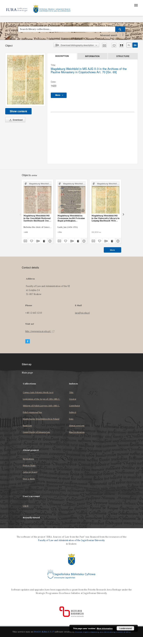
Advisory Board (30, 472)
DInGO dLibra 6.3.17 (44, 631)
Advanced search (108, 35)
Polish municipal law (32, 412)
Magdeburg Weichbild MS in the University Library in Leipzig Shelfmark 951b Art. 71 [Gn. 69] (105, 218)
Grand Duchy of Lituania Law (36, 432)
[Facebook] (27, 341)
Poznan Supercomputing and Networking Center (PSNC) (103, 631)
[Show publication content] (44, 241)
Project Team (29, 465)
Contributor (74, 405)
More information (105, 628)
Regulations (28, 458)
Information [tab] (92, 56)
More (112, 249)
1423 (53, 85)
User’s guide (29, 478)
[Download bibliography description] (37, 241)
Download (17, 119)
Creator (72, 399)
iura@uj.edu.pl (82, 312)
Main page (27, 372)
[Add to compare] (104, 45)
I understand (125, 628)
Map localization (77, 432)
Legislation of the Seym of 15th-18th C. (41, 399)
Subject (72, 412)
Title (71, 392)
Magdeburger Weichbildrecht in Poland (41, 419)
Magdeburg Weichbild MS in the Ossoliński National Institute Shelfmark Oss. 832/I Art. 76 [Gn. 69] (37, 218)
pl (129, 45)
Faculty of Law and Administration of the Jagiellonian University (71, 540)
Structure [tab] (122, 56)
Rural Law (27, 425)
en (135, 45)
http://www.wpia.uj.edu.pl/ (38, 331)
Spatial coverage (77, 425)
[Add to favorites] (114, 45)
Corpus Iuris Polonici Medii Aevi (38, 392)
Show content (18, 111)
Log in (25, 506)
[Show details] (50, 241)
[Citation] (121, 45)
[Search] (120, 29)
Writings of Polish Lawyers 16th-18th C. (41, 405)
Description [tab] (62, 56)
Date (71, 419)
